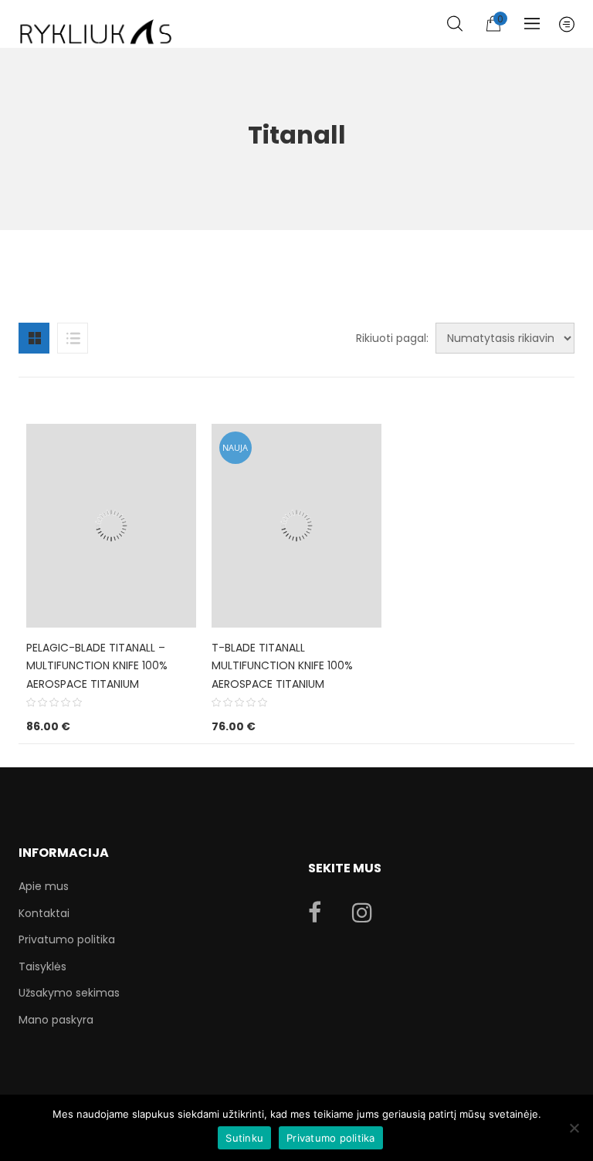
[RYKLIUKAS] (96, 25)
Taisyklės (42, 966)
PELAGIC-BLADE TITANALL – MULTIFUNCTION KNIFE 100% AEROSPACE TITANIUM (97, 666)
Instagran (362, 912)
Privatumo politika (67, 939)
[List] (72, 338)
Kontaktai (44, 913)
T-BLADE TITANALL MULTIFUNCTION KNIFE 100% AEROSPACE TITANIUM (282, 666)
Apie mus (44, 886)
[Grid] (34, 338)
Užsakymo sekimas (69, 992)
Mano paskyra (56, 1019)
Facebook (314, 912)
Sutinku (244, 1138)
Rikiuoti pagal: (392, 338)
